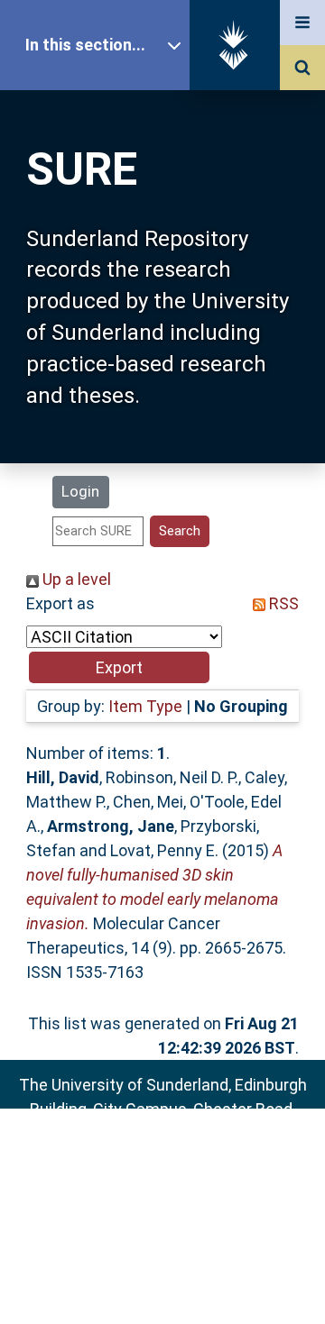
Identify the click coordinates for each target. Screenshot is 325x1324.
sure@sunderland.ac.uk (186, 1157)
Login (80, 491)
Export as (60, 603)
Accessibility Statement (162, 1281)
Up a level (75, 579)
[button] (119, 667)
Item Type (145, 706)
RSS (282, 603)
